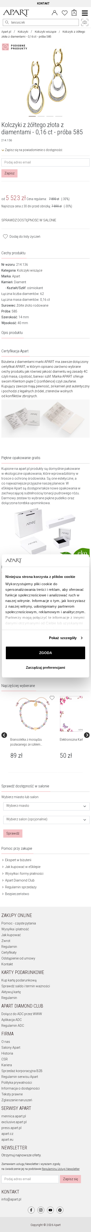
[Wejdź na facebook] (31, 1210)
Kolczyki (23, 31)
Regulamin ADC (12, 1025)
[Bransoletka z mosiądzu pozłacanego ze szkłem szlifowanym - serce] (32, 714)
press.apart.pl (11, 1128)
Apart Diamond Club (19, 880)
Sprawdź (12, 833)
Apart (16, 276)
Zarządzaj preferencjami (45, 667)
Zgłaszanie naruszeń (16, 1100)
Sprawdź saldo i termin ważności (25, 986)
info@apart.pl (11, 1199)
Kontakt (7, 964)
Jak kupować (11, 935)
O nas (5, 1042)
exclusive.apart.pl (14, 1122)
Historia (7, 1053)
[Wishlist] (65, 12)
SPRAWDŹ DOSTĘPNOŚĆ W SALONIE (28, 220)
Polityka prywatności (16, 1082)
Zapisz (9, 173)
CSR (4, 1059)
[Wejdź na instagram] (40, 1210)
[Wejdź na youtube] (50, 1210)
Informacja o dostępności (20, 1088)
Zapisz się (70, 1179)
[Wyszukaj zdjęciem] (15, 47)
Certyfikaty (9, 952)
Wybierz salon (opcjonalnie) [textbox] (26, 819)
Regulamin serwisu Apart (19, 1077)
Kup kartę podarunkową (19, 980)
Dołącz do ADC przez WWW (21, 1014)
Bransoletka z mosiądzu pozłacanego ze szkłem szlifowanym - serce (26, 744)
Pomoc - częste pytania (18, 923)
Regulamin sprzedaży (20, 887)
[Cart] (74, 13)
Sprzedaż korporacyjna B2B (21, 1071)
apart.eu (7, 1139)
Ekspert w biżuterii (17, 860)
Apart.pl (6, 31)
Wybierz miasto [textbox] (17, 805)
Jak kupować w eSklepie (22, 867)
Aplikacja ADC (11, 1020)
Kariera (6, 1065)
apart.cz (7, 1134)
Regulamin (9, 947)
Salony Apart (10, 1047)
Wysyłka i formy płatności (23, 873)
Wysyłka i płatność (15, 929)
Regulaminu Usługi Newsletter (61, 1169)
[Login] (55, 12)
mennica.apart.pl (13, 1116)
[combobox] (46, 806)
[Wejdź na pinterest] (59, 1210)
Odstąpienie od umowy (18, 958)
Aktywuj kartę (11, 992)
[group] (33, 735)
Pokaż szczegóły (63, 638)
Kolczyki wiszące (45, 31)
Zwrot (5, 941)
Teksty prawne (12, 1094)
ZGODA (45, 653)
